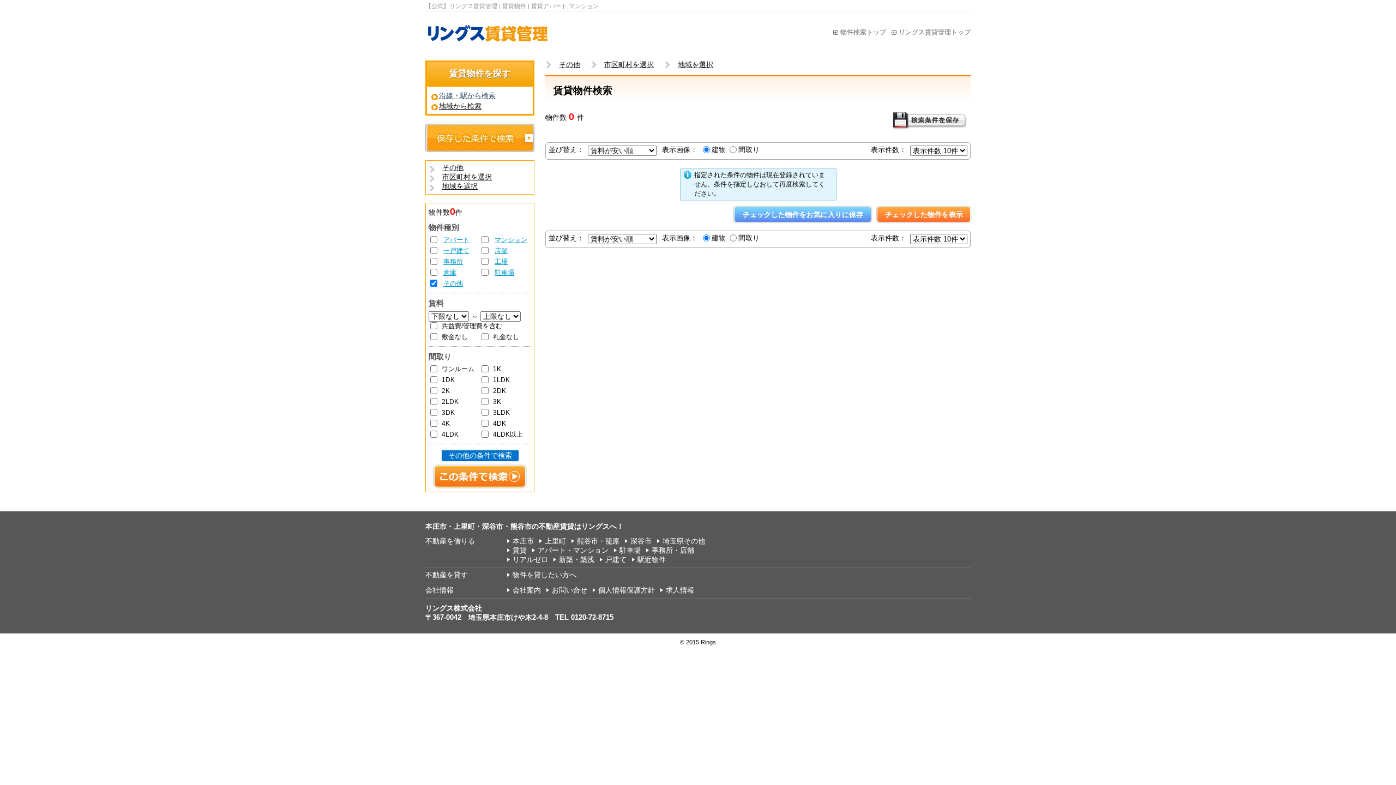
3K (497, 402)
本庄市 (523, 541)
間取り (749, 150)
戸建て (616, 559)
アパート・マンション (573, 550)
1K (497, 369)
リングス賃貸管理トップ (935, 32)
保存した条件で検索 (480, 138)
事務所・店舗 (673, 550)
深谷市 (641, 541)
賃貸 (520, 550)
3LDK (501, 412)
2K (446, 391)
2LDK (450, 402)
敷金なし (455, 337)
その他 (453, 283)
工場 (501, 261)
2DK (499, 391)
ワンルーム (458, 369)
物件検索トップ (863, 32)
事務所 (453, 261)
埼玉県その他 (684, 541)
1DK (448, 380)
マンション (511, 240)
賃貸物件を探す (479, 73)
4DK (499, 423)
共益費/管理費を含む (472, 326)
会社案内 (527, 590)
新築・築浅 (576, 559)
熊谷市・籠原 (598, 541)
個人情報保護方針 (626, 590)
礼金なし (506, 337)
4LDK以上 (508, 434)
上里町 (555, 541)
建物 (719, 150)
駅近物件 (651, 559)
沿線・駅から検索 (467, 96)
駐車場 (504, 272)
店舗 (501, 251)
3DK (448, 412)
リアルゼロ (530, 559)
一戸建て (456, 251)
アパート (456, 240)
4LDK (450, 434)
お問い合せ (569, 590)
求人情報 (680, 590)
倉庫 (449, 272)
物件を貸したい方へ (544, 575)
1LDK (501, 380)
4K (446, 423)
